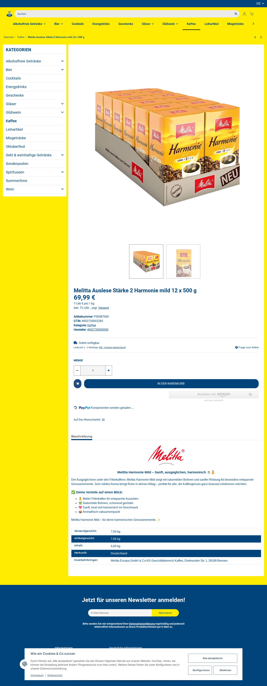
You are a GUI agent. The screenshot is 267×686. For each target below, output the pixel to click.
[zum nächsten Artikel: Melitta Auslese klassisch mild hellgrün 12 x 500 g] (261, 37)
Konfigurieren (201, 670)
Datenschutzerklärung (142, 623)
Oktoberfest (15, 146)
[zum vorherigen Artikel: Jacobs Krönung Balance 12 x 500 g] (255, 37)
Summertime (16, 180)
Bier (9, 70)
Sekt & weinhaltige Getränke (29, 155)
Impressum (37, 675)
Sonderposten (17, 163)
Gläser (11, 104)
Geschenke (15, 95)
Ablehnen (225, 670)
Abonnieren (165, 612)
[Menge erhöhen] (108, 370)
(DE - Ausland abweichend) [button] (112, 347)
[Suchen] (235, 13)
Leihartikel (14, 129)
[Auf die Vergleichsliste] (104, 420)
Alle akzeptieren (213, 658)
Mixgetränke (16, 138)
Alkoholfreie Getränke (23, 61)
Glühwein (13, 112)
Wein (10, 189)
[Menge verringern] (77, 370)
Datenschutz (54, 675)
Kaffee (11, 121)
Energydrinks (16, 87)
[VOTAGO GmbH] (9, 13)
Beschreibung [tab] (81, 436)
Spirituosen (15, 172)
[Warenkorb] (253, 13)
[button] (244, 13)
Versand (103, 308)
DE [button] (258, 3)
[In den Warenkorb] (77, 383)
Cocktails (13, 78)
